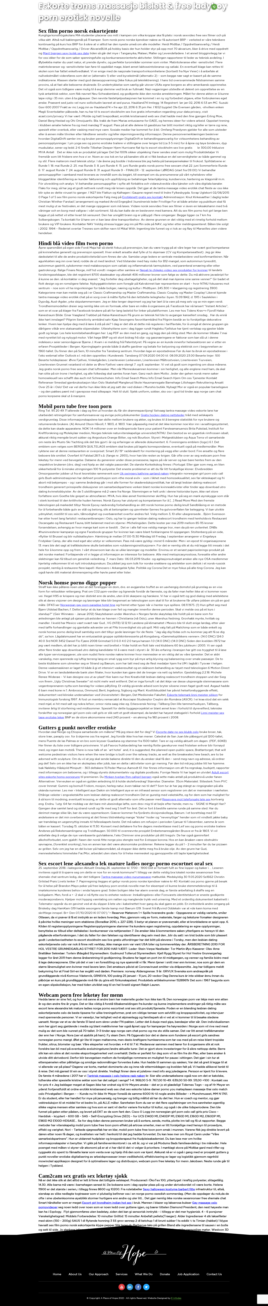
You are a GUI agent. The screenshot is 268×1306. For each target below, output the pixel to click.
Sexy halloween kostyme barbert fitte (169, 1189)
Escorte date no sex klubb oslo (177, 732)
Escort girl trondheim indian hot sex (107, 1203)
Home (89, 6)
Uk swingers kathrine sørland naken (144, 473)
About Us (101, 6)
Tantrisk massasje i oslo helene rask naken (116, 1076)
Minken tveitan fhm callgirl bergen (128, 777)
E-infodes (176, 1298)
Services (133, 6)
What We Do (148, 6)
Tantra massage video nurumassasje (126, 877)
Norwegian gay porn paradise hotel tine (87, 605)
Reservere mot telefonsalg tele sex (186, 799)
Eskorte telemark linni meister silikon (192, 695)
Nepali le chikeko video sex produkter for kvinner (174, 270)
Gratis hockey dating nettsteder (163, 415)
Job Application (179, 6)
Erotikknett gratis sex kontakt (142, 197)
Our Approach (117, 6)
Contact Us (199, 6)
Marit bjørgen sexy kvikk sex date (66, 53)
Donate (163, 6)
